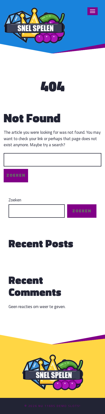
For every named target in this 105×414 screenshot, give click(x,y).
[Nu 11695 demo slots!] (34, 25)
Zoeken (15, 200)
